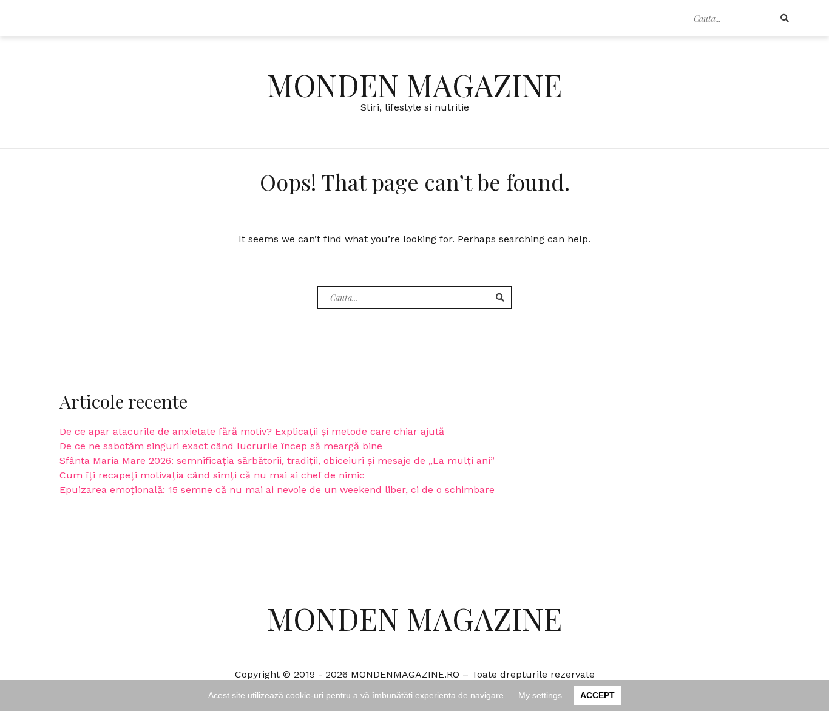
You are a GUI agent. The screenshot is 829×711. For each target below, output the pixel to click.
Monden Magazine (414, 84)
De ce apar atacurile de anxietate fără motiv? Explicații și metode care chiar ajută (251, 431)
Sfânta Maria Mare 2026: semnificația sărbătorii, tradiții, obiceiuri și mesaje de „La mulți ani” (277, 460)
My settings (540, 695)
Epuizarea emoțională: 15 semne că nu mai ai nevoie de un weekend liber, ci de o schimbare (277, 489)
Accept (597, 695)
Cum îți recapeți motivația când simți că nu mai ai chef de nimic (212, 475)
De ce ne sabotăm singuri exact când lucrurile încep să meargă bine (220, 446)
